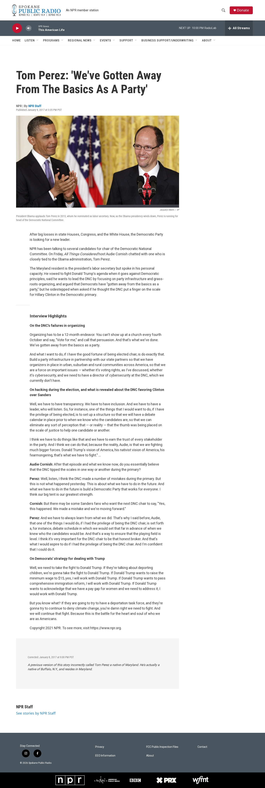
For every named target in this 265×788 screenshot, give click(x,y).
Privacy (99, 746)
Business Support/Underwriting (167, 40)
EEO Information (105, 755)
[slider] (35, 28)
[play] (17, 28)
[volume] (28, 28)
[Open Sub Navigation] (37, 40)
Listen (30, 40)
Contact (202, 746)
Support (126, 40)
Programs (51, 40)
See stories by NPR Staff (35, 713)
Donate (243, 10)
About (207, 40)
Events (105, 40)
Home (16, 40)
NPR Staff (34, 106)
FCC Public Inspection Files (162, 746)
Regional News (80, 40)
